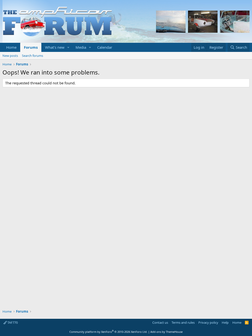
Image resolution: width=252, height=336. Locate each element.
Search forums (32, 55)
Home (11, 47)
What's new (54, 47)
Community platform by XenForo (108, 332)
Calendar (104, 47)
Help (225, 322)
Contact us (160, 322)
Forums (31, 47)
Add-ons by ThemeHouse (166, 332)
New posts (10, 55)
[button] (68, 47)
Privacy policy (208, 322)
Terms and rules (183, 322)
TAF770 (12, 322)
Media (81, 47)
